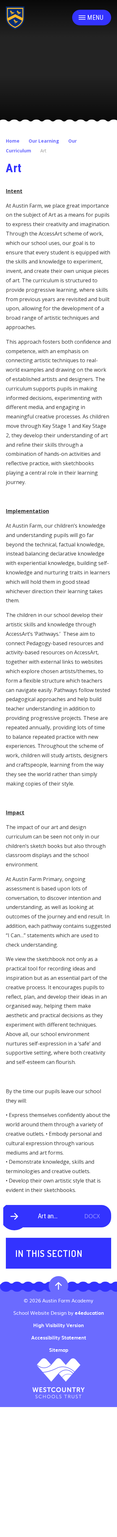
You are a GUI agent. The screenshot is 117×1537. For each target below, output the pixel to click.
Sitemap (58, 1349)
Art (43, 150)
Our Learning (44, 141)
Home (13, 141)
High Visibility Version (58, 1325)
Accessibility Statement (58, 1337)
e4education (89, 1312)
